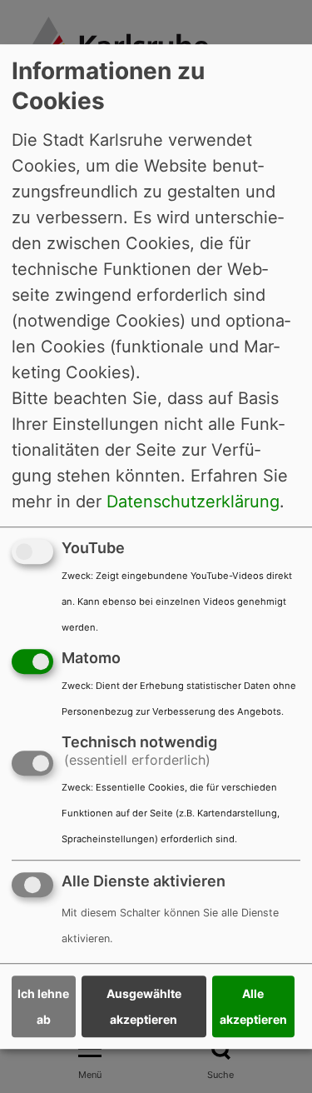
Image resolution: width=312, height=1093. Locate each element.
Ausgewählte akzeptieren (143, 1006)
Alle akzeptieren (253, 1006)
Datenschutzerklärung (193, 501)
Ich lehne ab (43, 1006)
